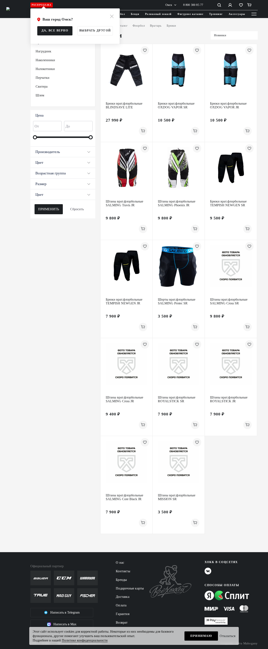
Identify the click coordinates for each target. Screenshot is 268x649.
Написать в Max (64, 624)
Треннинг (216, 14)
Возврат (122, 622)
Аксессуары (237, 14)
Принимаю (201, 635)
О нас (120, 562)
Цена (39, 115)
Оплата (121, 605)
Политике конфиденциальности (85, 640)
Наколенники (45, 60)
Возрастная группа (50, 173)
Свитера (42, 86)
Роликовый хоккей (158, 14)
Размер (40, 184)
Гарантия (122, 614)
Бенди (135, 14)
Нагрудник (43, 51)
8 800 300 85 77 (193, 4)
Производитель (47, 152)
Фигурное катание (190, 14)
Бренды (121, 580)
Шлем (40, 95)
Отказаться (227, 636)
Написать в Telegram (65, 612)
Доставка (122, 596)
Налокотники (45, 69)
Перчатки (42, 77)
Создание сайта (239, 643)
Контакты (123, 571)
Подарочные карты (130, 588)
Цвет (39, 162)
